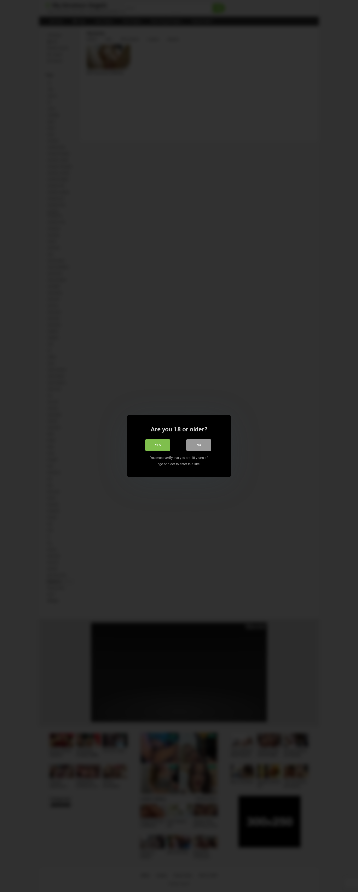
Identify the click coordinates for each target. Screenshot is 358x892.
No (198, 445)
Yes (158, 445)
